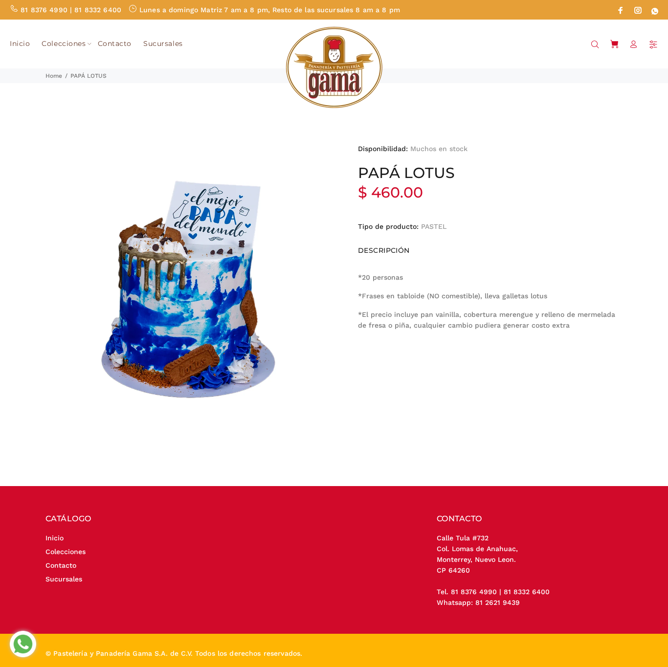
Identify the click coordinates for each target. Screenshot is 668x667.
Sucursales (63, 579)
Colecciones (65, 552)
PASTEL (433, 226)
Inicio (54, 538)
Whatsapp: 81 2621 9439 (478, 602)
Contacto (60, 565)
